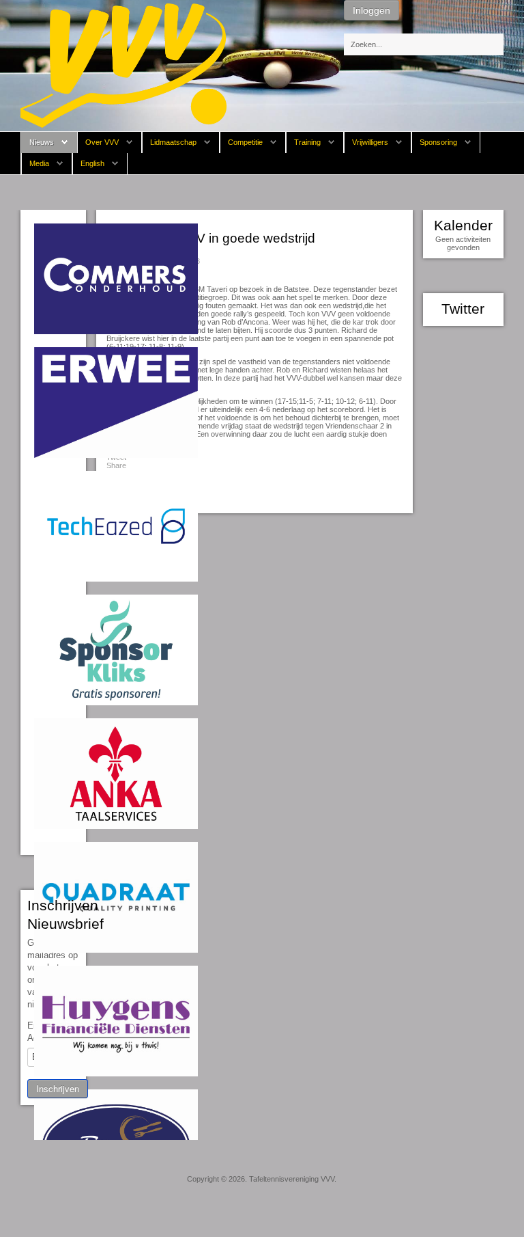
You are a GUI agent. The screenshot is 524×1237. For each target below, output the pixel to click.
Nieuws (41, 142)
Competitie (245, 142)
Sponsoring (438, 142)
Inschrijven (57, 1088)
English (92, 163)
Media (39, 163)
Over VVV (102, 142)
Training (307, 142)
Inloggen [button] (371, 10)
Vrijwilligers (370, 142)
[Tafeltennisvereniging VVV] (123, 65)
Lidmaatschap (173, 142)
